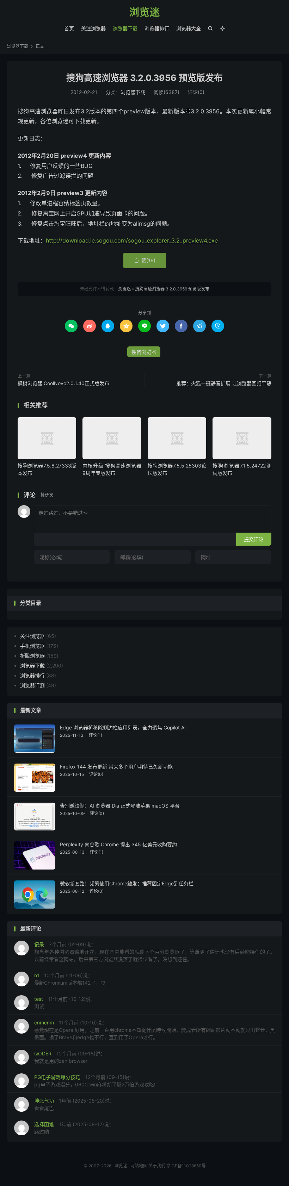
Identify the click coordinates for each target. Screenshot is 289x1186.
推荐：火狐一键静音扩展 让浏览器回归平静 (223, 383)
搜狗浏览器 (143, 352)
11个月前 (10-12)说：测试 (65, 1002)
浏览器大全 (188, 28)
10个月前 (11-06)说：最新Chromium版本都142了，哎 (69, 979)
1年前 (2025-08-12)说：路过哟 (74, 1128)
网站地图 (138, 1165)
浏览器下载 (125, 28)
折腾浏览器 (32, 656)
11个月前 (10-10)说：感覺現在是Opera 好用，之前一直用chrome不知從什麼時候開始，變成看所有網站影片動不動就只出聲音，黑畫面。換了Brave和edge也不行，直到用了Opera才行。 (154, 1029)
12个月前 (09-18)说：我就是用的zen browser (69, 1057)
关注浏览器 (93, 28)
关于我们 (156, 1165)
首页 (69, 28)
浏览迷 (144, 12)
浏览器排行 (156, 28)
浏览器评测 (32, 685)
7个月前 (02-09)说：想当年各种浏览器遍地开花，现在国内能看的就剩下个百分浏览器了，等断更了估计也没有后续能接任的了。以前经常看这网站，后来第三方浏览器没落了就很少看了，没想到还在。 (154, 951)
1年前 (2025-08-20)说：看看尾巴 (74, 1104)
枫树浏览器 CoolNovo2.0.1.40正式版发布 (63, 383)
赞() (144, 260)
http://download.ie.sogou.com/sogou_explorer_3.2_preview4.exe (132, 240)
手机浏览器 (32, 646)
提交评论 (254, 539)
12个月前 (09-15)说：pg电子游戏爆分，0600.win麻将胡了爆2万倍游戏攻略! (94, 1080)
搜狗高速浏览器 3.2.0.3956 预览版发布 (144, 78)
